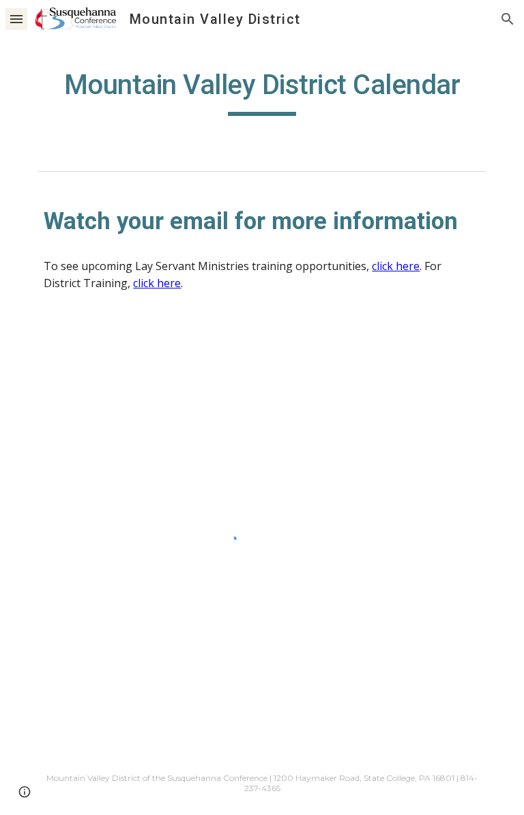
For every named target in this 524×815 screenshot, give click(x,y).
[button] (16, 19)
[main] (261, 89)
